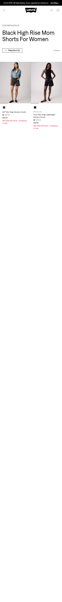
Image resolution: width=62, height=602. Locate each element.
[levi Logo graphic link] (31, 10)
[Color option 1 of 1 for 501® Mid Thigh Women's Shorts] (4, 107)
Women (11, 25)
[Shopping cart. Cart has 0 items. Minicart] (58, 10)
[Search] (51, 10)
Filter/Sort (14, 50)
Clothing (5, 25)
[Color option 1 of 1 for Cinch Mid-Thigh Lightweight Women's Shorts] (35, 107)
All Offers (54, 3)
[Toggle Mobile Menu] (4, 10)
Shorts (16, 25)
